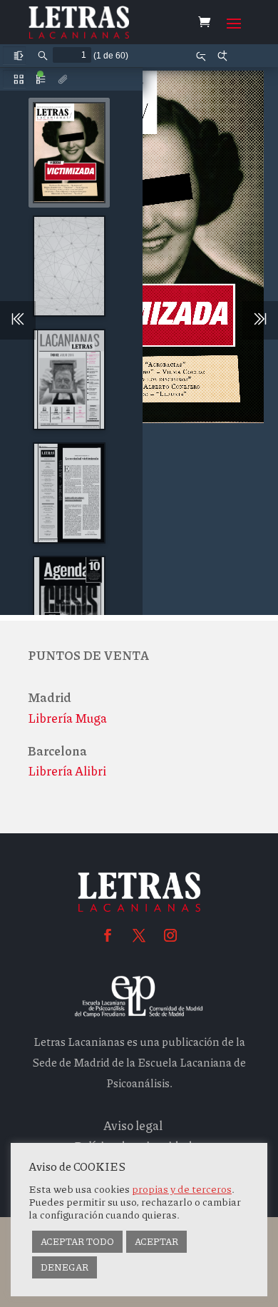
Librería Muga (67, 717)
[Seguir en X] (139, 935)
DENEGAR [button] (64, 1267)
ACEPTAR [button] (156, 1241)
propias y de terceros (182, 1188)
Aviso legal (133, 1125)
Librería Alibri (67, 770)
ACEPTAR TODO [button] (77, 1241)
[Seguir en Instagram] (170, 935)
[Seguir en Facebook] (107, 935)
